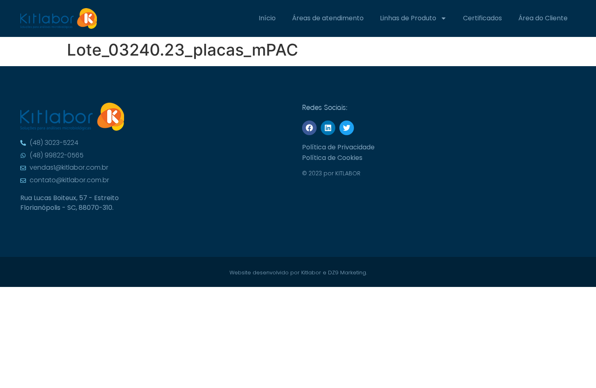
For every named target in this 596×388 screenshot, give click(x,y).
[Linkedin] (328, 128)
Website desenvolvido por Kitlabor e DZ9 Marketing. (298, 272)
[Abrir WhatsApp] (576, 20)
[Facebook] (309, 128)
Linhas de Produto (408, 18)
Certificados (482, 18)
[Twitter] (346, 128)
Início (267, 18)
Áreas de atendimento (328, 18)
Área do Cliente (543, 18)
